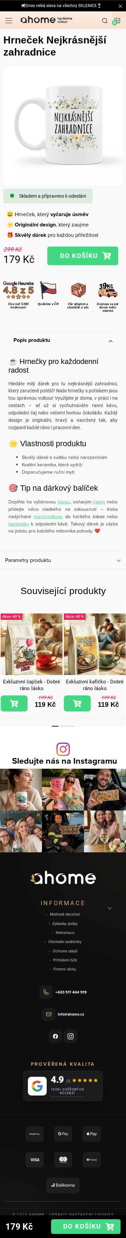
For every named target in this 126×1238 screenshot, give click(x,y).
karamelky (18, 523)
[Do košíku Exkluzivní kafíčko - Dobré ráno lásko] (77, 703)
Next (120, 653)
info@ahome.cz (71, 1014)
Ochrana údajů (65, 951)
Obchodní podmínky (65, 941)
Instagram (70, 1036)
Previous (6, 653)
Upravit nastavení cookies (81, 1214)
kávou (64, 501)
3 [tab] (71, 726)
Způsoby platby (65, 923)
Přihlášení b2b (65, 960)
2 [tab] (63, 726)
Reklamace (65, 932)
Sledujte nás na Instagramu (64, 761)
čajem (99, 501)
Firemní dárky (64, 969)
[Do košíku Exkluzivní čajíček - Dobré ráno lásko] (14, 703)
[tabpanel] (31, 662)
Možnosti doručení (65, 914)
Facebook (55, 1036)
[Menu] (8, 20)
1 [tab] (55, 726)
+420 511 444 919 (71, 992)
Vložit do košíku (82, 256)
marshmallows (48, 516)
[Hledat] (105, 20)
